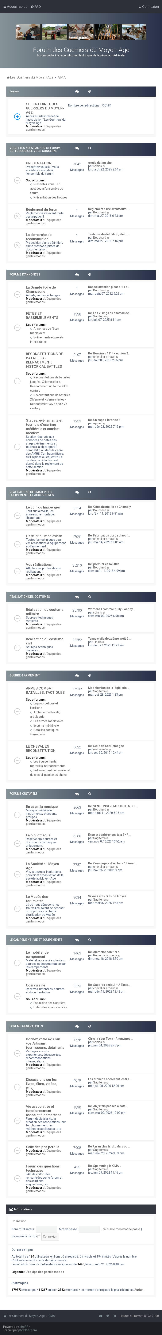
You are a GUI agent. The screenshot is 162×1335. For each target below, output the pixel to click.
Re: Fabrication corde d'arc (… (109, 535)
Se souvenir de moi (25, 1236)
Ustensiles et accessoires (50, 1007)
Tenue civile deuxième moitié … (109, 638)
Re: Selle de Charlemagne (106, 746)
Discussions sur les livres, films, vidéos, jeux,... (41, 1083)
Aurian (138, 1289)
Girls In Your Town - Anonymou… (110, 1038)
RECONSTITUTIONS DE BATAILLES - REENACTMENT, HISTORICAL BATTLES (44, 360)
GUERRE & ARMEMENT (24, 675)
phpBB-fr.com (27, 1330)
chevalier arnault (104, 356)
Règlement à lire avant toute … (108, 209)
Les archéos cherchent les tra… (109, 1079)
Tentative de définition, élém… (108, 234)
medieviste (100, 749)
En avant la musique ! (42, 806)
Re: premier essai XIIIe (103, 564)
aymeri (98, 423)
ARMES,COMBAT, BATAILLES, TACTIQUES (45, 690)
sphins (97, 166)
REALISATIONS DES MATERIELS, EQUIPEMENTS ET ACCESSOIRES (31, 493)
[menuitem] (36, 6)
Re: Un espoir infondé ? (104, 420)
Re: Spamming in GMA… (104, 1165)
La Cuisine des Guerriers (49, 1003)
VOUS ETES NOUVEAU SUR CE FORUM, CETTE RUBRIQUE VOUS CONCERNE (35, 149)
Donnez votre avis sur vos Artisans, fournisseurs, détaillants (45, 1043)
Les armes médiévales (48, 721)
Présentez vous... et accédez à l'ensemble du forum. (46, 188)
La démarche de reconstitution (38, 237)
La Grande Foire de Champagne (41, 289)
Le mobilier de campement (37, 954)
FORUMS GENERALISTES (26, 1026)
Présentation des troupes (50, 197)
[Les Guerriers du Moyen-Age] (81, 32)
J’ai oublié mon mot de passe (121, 1229)
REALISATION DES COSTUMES (29, 596)
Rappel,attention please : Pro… (109, 287)
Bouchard (99, 212)
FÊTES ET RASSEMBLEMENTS (42, 315)
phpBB (24, 1326)
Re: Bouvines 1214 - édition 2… (109, 353)
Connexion (19, 1221)
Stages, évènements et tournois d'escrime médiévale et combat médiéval (44, 426)
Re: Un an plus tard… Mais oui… (109, 1146)
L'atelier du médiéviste (44, 536)
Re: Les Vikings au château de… (109, 313)
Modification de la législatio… (108, 687)
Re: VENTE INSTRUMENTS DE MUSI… (112, 806)
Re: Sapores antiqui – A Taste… (109, 984)
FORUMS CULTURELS (23, 793)
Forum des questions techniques (43, 1168)
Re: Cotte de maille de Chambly (109, 506)
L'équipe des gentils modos (43, 128)
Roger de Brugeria (105, 955)
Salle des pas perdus (42, 1147)
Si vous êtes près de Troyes (107, 896)
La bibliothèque (38, 835)
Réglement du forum (42, 209)
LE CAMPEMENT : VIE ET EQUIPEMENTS (35, 939)
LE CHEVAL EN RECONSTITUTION (40, 748)
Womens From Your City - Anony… (111, 609)
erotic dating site (100, 162)
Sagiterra (99, 316)
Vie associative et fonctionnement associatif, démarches (43, 1110)
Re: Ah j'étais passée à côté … (108, 1106)
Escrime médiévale (46, 725)
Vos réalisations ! (39, 564)
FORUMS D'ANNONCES (24, 274)
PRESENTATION (38, 163)
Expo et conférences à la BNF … (109, 834)
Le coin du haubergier (43, 507)
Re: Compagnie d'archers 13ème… (112, 863)
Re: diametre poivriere (103, 952)
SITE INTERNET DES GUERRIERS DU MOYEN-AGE (45, 108)
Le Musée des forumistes (37, 898)
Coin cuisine (35, 985)
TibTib (97, 642)
